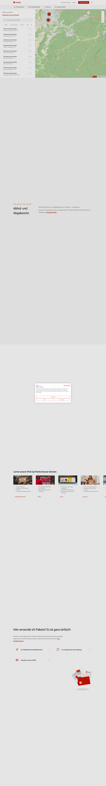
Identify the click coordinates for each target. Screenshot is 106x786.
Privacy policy (67, 385)
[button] (38, 385)
